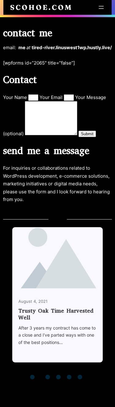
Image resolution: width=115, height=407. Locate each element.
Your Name (15, 97)
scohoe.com (41, 7)
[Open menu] (101, 7)
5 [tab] (70, 378)
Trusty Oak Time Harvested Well (56, 314)
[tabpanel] (57, 298)
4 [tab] (59, 378)
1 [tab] (33, 378)
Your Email (52, 97)
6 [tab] (81, 378)
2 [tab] (44, 378)
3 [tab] (48, 378)
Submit (87, 134)
